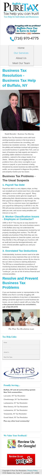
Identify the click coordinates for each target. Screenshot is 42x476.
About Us (21, 58)
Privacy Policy (32, 470)
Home (21, 47)
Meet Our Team (21, 63)
